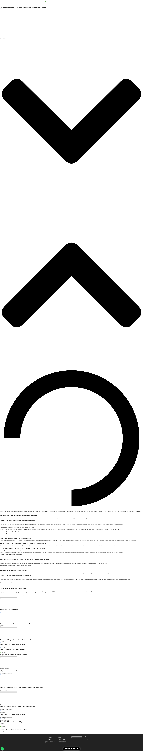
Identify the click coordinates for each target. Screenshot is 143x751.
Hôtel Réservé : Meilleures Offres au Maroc (12, 644)
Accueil (48, 4)
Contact (85, 4)
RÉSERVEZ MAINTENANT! (71, 748)
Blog (82, 4)
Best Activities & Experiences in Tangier (73, 4)
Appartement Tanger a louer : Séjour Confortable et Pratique (17, 640)
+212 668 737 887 (61, 739)
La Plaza (63, 4)
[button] (71, 121)
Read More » (2, 611)
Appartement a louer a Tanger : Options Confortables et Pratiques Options (21, 624)
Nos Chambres (53, 4)
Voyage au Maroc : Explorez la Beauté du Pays (13, 654)
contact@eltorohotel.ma (62, 741)
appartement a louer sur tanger (9, 609)
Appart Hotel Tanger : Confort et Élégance (12, 649)
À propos (59, 4)
